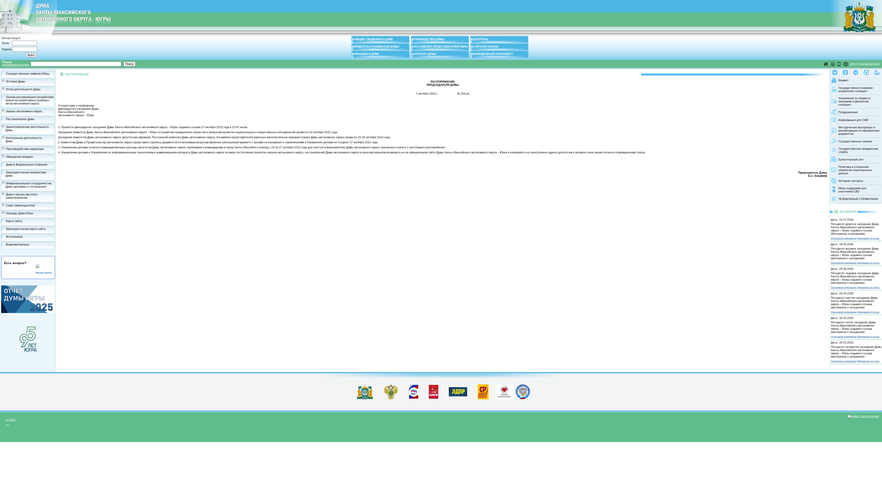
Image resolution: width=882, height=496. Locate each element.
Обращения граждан (19, 156)
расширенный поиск (15, 64)
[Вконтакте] (834, 71)
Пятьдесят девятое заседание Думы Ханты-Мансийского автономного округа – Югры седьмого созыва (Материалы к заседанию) (855, 229)
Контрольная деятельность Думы (24, 139)
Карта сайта (14, 221)
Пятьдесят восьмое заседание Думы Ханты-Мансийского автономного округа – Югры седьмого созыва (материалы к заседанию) (855, 253)
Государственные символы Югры (27, 73)
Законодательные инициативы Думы (26, 174)
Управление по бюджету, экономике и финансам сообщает (854, 101)
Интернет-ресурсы (850, 181)
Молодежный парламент (493, 54)
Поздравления (848, 112)
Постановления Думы (20, 119)
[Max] (866, 71)
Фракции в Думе (366, 54)
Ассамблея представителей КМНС (441, 46)
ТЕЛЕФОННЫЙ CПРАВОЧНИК (858, 199)
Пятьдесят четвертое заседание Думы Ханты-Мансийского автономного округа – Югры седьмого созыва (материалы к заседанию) (856, 351)
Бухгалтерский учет (851, 159)
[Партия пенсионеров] (504, 391)
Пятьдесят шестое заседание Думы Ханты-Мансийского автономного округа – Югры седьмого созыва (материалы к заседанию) (854, 302)
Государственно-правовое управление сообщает (855, 89)
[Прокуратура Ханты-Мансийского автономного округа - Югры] (391, 398)
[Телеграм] (855, 71)
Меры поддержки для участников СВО (852, 190)
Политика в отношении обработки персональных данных (855, 170)
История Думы (15, 81)
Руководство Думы (429, 39)
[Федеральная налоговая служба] (523, 398)
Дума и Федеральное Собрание (27, 164)
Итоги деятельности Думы (23, 89)
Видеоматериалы (17, 244)
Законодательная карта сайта (25, 229)
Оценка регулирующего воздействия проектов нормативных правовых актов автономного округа (30, 100)
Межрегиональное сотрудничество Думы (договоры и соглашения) (29, 185)
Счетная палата (486, 46)
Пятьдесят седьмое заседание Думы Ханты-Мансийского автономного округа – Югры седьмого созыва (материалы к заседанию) (855, 278)
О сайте (10, 420)
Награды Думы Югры (19, 213)
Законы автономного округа (24, 111)
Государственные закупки (855, 141)
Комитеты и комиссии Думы (376, 46)
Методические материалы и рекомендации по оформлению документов (858, 130)
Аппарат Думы (425, 54)
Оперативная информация (844, 238)
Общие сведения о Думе (373, 39)
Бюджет (843, 80)
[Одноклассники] (845, 71)
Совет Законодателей (20, 205)
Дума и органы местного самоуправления (22, 196)
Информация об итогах (868, 238)
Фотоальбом (14, 236)
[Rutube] (877, 71)
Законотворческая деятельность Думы (27, 128)
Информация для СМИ (853, 120)
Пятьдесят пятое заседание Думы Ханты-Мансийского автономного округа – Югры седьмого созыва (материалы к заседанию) (853, 327)
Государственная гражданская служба (858, 150)
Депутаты (480, 39)
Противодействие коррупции (25, 149)
